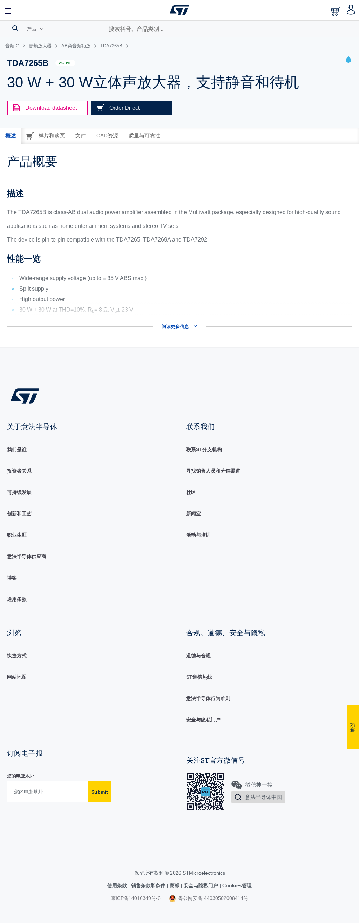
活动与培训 (198, 535)
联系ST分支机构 (204, 449)
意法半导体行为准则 (208, 698)
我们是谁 (17, 449)
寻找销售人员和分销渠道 (213, 471)
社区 (191, 492)
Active (65, 63)
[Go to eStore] (336, 11)
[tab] (10, 136)
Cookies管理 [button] (236, 885)
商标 (174, 885)
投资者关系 (19, 471)
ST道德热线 (199, 677)
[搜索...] (15, 28)
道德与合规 (198, 655)
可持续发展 (19, 492)
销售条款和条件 (148, 885)
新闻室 (193, 513)
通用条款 (17, 599)
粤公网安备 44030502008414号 (212, 898)
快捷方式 (17, 655)
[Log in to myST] (351, 10)
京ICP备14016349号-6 (136, 898)
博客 (12, 578)
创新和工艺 (19, 513)
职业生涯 (17, 535)
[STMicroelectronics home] (179, 10)
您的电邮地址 (20, 776)
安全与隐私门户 (203, 719)
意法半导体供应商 (26, 556)
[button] (8, 10)
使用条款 (117, 885)
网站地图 (17, 677)
